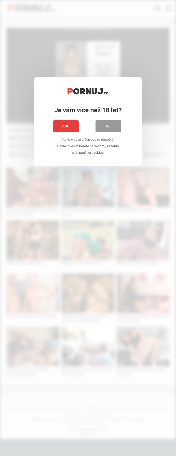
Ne (108, 126)
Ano (66, 126)
